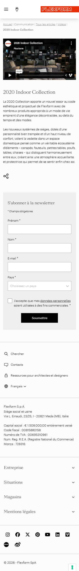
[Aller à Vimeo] (67, 534)
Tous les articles (45, 24)
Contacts (17, 364)
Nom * (12, 239)
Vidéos (62, 24)
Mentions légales (19, 511)
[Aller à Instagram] (7, 534)
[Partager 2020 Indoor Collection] (6, 176)
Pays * (12, 277)
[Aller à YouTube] (47, 534)
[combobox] (39, 286)
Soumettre (39, 318)
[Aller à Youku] (7, 544)
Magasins (12, 497)
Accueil (7, 24)
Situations (13, 482)
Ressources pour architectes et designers (39, 375)
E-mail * (13, 258)
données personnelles (55, 300)
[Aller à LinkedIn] (57, 534)
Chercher (17, 354)
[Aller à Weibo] (17, 544)
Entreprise (13, 467)
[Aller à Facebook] (17, 534)
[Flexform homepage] (60, 9)
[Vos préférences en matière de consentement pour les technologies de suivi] (72, 567)
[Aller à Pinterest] (37, 534)
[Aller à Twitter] (27, 534)
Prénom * (14, 220)
